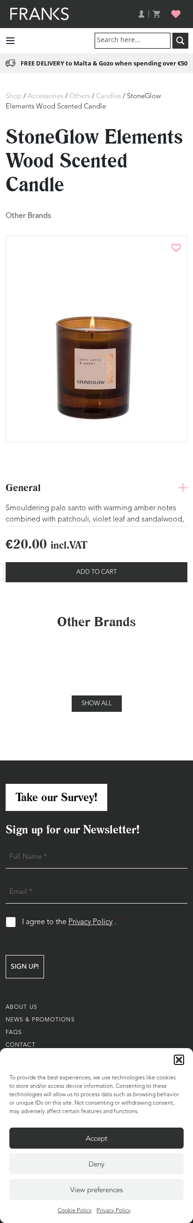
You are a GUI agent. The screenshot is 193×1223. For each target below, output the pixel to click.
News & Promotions (40, 1020)
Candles (108, 96)
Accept (96, 1138)
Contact (21, 1045)
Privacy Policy (113, 1211)
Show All (97, 704)
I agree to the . (73, 922)
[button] (179, 1059)
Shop (14, 96)
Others (79, 96)
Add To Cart (96, 572)
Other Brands (28, 215)
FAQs (14, 1032)
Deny (96, 1164)
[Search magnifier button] (180, 41)
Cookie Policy (75, 1211)
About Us (21, 1007)
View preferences (96, 1189)
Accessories (45, 96)
